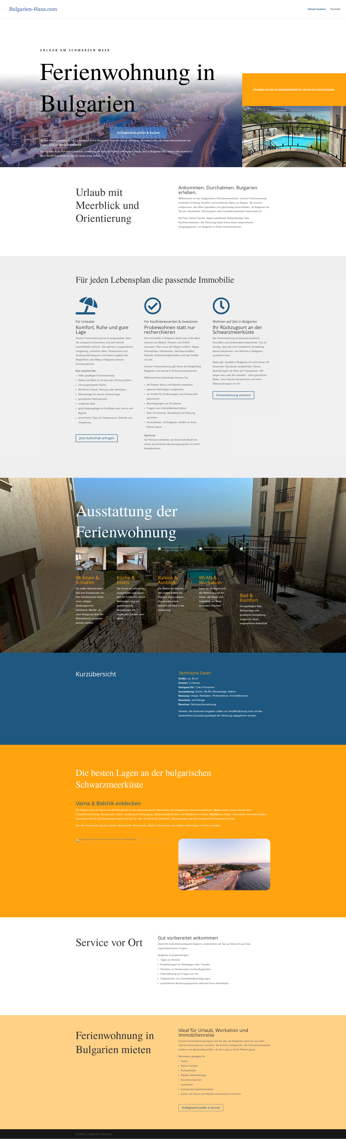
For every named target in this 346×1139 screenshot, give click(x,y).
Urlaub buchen (317, 9)
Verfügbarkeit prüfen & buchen (138, 133)
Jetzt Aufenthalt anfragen (96, 438)
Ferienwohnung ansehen (233, 395)
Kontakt (335, 9)
